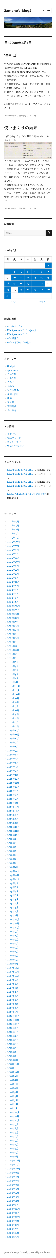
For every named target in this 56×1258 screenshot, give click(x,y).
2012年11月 (13, 1019)
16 (7, 283)
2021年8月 (13, 658)
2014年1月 (12, 963)
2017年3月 (12, 822)
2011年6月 (12, 1088)
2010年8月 (13, 1128)
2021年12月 (13, 646)
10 (14, 277)
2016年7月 (13, 847)
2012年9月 (13, 1027)
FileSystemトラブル (18, 334)
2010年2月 (13, 1152)
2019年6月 (13, 754)
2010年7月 (12, 1132)
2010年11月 (13, 1116)
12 (28, 277)
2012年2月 (13, 1056)
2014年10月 (13, 927)
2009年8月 (13, 1176)
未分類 (10, 402)
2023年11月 (13, 581)
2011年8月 (12, 1080)
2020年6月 (13, 710)
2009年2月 (13, 1200)
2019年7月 (13, 750)
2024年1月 (13, 577)
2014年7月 (12, 939)
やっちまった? (14, 326)
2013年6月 (13, 991)
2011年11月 (13, 1068)
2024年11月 (13, 557)
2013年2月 (12, 1007)
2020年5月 (13, 714)
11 (21, 277)
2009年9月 (13, 1172)
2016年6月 (13, 851)
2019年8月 (13, 746)
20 (34, 283)
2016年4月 (13, 855)
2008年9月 (13, 1220)
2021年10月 (13, 654)
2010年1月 (12, 1156)
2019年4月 (13, 762)
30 (7, 295)
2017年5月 (12, 818)
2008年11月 (13, 1212)
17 (14, 283)
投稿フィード (14, 438)
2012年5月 (13, 1044)
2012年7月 (12, 1036)
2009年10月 (13, 1168)
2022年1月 (13, 642)
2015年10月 (13, 879)
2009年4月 (13, 1192)
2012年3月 (12, 1052)
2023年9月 (13, 585)
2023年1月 (12, 601)
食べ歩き (23, 115)
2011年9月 (12, 1076)
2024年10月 (13, 561)
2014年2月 (13, 959)
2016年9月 (13, 839)
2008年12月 (13, 1208)
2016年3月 (13, 859)
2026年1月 (13, 533)
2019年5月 (13, 758)
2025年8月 (13, 549)
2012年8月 (13, 1031)
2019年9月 (13, 742)
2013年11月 (13, 971)
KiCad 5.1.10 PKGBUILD (20, 469)
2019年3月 (13, 766)
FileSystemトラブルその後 (21, 330)
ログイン (11, 433)
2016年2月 (13, 863)
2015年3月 (12, 907)
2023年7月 (13, 589)
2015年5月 (13, 899)
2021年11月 (13, 650)
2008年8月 (13, 1224)
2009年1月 (13, 1204)
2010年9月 (13, 1124)
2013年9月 (13, 979)
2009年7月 (13, 1180)
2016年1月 (12, 867)
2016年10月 (13, 835)
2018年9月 (13, 790)
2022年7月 (13, 622)
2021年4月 (13, 670)
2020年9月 (13, 698)
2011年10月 (13, 1072)
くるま (10, 382)
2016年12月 (13, 827)
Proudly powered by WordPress (35, 1252)
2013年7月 (12, 987)
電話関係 (23, 208)
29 (48, 289)
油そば (10, 55)
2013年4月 (12, 999)
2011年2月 (12, 1104)
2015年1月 (12, 915)
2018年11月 (13, 782)
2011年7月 (12, 1084)
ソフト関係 (13, 390)
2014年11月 (13, 923)
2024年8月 (13, 565)
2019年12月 (13, 730)
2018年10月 (13, 786)
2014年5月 (13, 947)
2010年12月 (13, 1112)
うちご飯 (11, 374)
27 (34, 289)
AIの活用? (12, 338)
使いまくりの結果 (20, 127)
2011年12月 (13, 1064)
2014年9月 (13, 931)
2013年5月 (12, 995)
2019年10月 (13, 738)
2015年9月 (13, 883)
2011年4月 (12, 1096)
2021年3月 (12, 674)
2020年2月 (13, 726)
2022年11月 (13, 609)
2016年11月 (13, 831)
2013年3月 (12, 1003)
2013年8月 (12, 983)
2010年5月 (13, 1140)
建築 (9, 398)
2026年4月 (13, 525)
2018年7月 (12, 798)
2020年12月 (13, 686)
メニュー (46, 10)
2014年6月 (13, 943)
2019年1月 (12, 774)
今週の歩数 (13, 394)
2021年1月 (12, 682)
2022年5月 (13, 626)
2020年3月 (13, 722)
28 (41, 289)
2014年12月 (13, 919)
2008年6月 (13, 1232)
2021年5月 (13, 666)
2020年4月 (13, 718)
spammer (12, 370)
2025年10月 (13, 541)
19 (28, 283)
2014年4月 (13, 951)
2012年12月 (13, 1015)
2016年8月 (13, 843)
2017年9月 (13, 814)
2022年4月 (13, 630)
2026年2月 (13, 529)
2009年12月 (13, 1160)
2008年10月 (13, 1216)
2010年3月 (12, 1148)
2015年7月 (12, 891)
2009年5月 (13, 1188)
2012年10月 (13, 1023)
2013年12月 (13, 967)
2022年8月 (13, 618)
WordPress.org (15, 446)
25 (21, 289)
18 (21, 283)
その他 (10, 386)
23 (7, 289)
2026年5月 (13, 521)
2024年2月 (13, 573)
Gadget (11, 366)
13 (35, 277)
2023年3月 (13, 593)
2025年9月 (13, 545)
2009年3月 (13, 1196)
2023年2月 (13, 597)
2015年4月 (13, 903)
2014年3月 (12, 955)
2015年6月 (13, 895)
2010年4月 (13, 1144)
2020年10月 (13, 694)
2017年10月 (13, 810)
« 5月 (14, 301)
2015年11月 (13, 875)
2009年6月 (13, 1184)
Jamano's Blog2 (17, 11)
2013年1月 (12, 1011)
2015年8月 (13, 887)
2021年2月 (13, 678)
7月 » (42, 301)
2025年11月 (13, 537)
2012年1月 (12, 1060)
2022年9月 (13, 613)
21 (41, 283)
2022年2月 (13, 638)
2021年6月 (13, 662)
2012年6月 (13, 1040)
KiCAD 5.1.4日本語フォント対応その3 (27, 493)
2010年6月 (13, 1136)
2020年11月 (13, 690)
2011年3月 (12, 1100)
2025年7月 (13, 553)
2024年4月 (13, 569)
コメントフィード (16, 442)
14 (41, 277)
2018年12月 (13, 778)
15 (48, 277)
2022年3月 (13, 634)
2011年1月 (12, 1108)
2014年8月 (13, 935)
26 (27, 289)
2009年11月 (13, 1164)
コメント (33, 115)
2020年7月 (13, 706)
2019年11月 (13, 734)
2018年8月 (13, 794)
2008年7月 (13, 1228)
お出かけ (11, 378)
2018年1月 (12, 802)
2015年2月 (13, 911)
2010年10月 (13, 1120)
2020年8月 (13, 702)
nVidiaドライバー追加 (19, 342)
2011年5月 (12, 1092)
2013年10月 (13, 975)
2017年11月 (13, 806)
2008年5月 (13, 1236)
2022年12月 (13, 605)
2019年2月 (13, 770)
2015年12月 (13, 871)
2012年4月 (13, 1048)
